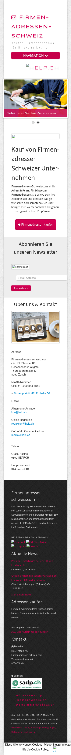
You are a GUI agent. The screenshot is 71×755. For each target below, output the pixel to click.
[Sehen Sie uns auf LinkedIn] (33, 546)
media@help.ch (20, 435)
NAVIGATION (34, 55)
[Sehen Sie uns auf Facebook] (18, 541)
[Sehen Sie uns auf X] (37, 541)
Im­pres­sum (17, 727)
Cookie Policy (39, 749)
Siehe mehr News (21, 594)
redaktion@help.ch (22, 423)
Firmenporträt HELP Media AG (32, 393)
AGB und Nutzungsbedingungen (29, 631)
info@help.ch (19, 412)
